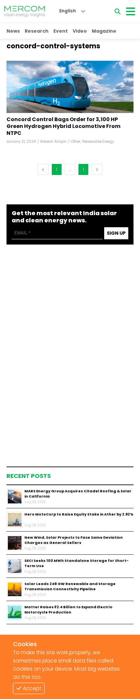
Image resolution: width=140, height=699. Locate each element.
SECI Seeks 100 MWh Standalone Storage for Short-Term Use (76, 563)
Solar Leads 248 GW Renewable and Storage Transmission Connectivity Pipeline (70, 586)
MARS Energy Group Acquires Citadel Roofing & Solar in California (78, 493)
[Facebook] (70, 87)
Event (60, 31)
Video (80, 31)
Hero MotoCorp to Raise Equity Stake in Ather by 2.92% (78, 514)
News (13, 31)
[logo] (24, 11)
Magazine (104, 31)
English (67, 11)
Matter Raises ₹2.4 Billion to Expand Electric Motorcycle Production (68, 609)
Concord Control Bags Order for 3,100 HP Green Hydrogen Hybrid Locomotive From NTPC (63, 126)
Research (37, 31)
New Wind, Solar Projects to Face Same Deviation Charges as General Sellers (73, 540)
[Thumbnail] (15, 496)
